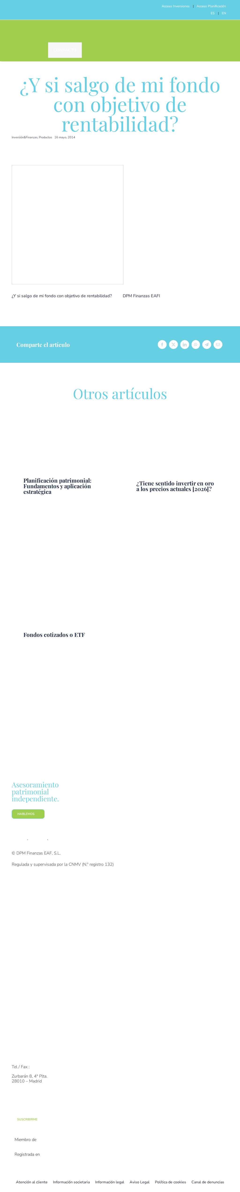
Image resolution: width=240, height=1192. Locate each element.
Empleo (19, 1013)
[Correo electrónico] (218, 344)
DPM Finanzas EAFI (141, 296)
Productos (45, 137)
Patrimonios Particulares (34, 891)
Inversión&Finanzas (25, 137)
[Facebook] (162, 344)
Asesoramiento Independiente (39, 950)
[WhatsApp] (195, 344)
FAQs (17, 1048)
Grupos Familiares (28, 900)
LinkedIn (19, 838)
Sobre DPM (22, 985)
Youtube (56, 838)
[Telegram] (206, 344)
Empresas (21, 910)
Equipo (18, 994)
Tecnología (22, 1003)
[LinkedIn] (184, 344)
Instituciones (23, 919)
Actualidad (21, 1022)
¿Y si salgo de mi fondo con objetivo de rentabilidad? (62, 296)
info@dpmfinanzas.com (33, 1057)
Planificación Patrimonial (34, 959)
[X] (173, 344)
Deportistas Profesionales (35, 928)
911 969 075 (43, 1067)
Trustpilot (38, 838)
